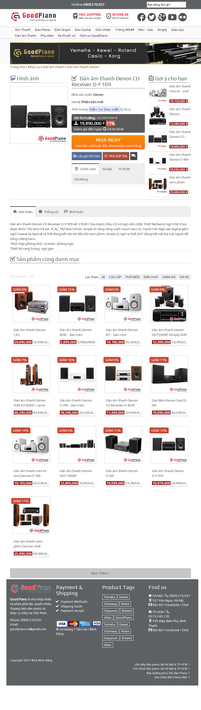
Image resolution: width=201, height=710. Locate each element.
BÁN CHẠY (151, 277)
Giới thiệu (25, 212)
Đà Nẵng (81, 179)
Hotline (88, 4)
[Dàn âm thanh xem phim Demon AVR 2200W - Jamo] (31, 515)
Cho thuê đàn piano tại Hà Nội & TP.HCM (160, 668)
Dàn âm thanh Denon (83, 67)
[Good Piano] (39, 17)
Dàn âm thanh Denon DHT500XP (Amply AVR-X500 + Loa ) (170, 335)
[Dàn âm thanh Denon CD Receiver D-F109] (39, 115)
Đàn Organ (63, 30)
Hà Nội (107, 169)
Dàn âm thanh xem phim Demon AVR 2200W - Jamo (28, 546)
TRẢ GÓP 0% (117, 156)
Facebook (172, 605)
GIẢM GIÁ (169, 277)
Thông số (51, 212)
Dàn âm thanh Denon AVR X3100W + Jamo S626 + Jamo (30, 405)
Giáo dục (177, 30)
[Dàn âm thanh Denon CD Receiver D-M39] (123, 374)
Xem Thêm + (100, 573)
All (103, 277)
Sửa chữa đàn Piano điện (170, 677)
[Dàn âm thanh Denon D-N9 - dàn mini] (77, 374)
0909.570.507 (31, 620)
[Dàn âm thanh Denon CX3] (31, 303)
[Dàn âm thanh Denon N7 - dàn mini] (123, 303)
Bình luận (76, 212)
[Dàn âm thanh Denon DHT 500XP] (77, 444)
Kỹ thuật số (66, 35)
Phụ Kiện (47, 35)
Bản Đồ (157, 605)
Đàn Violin (103, 30)
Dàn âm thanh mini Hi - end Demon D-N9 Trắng (31, 476)
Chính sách (88, 169)
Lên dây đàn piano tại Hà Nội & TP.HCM (161, 664)
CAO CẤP (115, 277)
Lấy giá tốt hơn (88, 156)
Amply (162, 30)
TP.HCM (124, 169)
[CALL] (125, 109)
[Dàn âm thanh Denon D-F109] (169, 444)
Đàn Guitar (83, 30)
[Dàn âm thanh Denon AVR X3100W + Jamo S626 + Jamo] (31, 374)
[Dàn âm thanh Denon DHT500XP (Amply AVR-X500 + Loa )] (169, 303)
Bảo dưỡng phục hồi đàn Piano (167, 673)
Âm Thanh (23, 30)
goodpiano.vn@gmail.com (28, 629)
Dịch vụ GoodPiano (94, 35)
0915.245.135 (159, 616)
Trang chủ (17, 67)
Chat (185, 605)
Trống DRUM (124, 30)
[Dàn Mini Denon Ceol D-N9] (169, 374)
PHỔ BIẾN (132, 277)
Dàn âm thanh (25, 35)
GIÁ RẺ (184, 277)
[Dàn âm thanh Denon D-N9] (123, 444)
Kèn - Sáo (145, 30)
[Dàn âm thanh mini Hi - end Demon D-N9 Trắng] (31, 444)
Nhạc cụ (34, 67)
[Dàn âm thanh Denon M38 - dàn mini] (77, 303)
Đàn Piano (42, 30)
